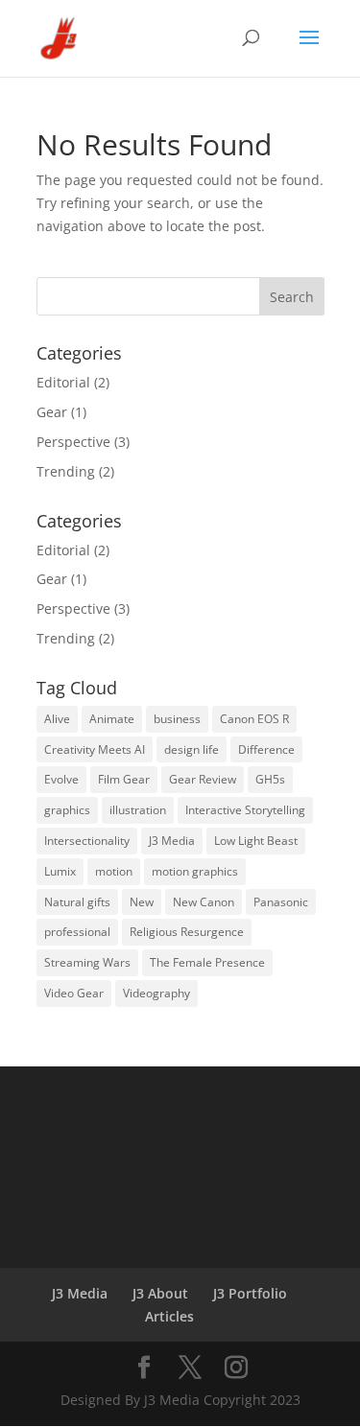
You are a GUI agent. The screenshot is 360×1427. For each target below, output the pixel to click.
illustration (137, 810)
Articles (169, 1316)
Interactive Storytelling (245, 810)
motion (113, 871)
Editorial (63, 382)
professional (77, 932)
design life (191, 749)
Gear (51, 412)
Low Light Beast (256, 840)
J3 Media (172, 840)
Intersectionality (87, 840)
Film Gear (124, 779)
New (142, 902)
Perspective (73, 442)
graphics (67, 810)
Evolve (61, 779)
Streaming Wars (87, 962)
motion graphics (195, 871)
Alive (57, 719)
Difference (266, 749)
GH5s (270, 779)
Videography (156, 993)
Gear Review (202, 779)
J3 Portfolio (250, 1293)
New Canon (203, 902)
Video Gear (74, 993)
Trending (65, 471)
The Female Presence (207, 962)
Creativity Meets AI (94, 749)
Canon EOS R (254, 719)
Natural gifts (77, 902)
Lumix (60, 871)
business (177, 719)
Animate (111, 719)
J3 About (160, 1293)
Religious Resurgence (187, 932)
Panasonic (280, 902)
